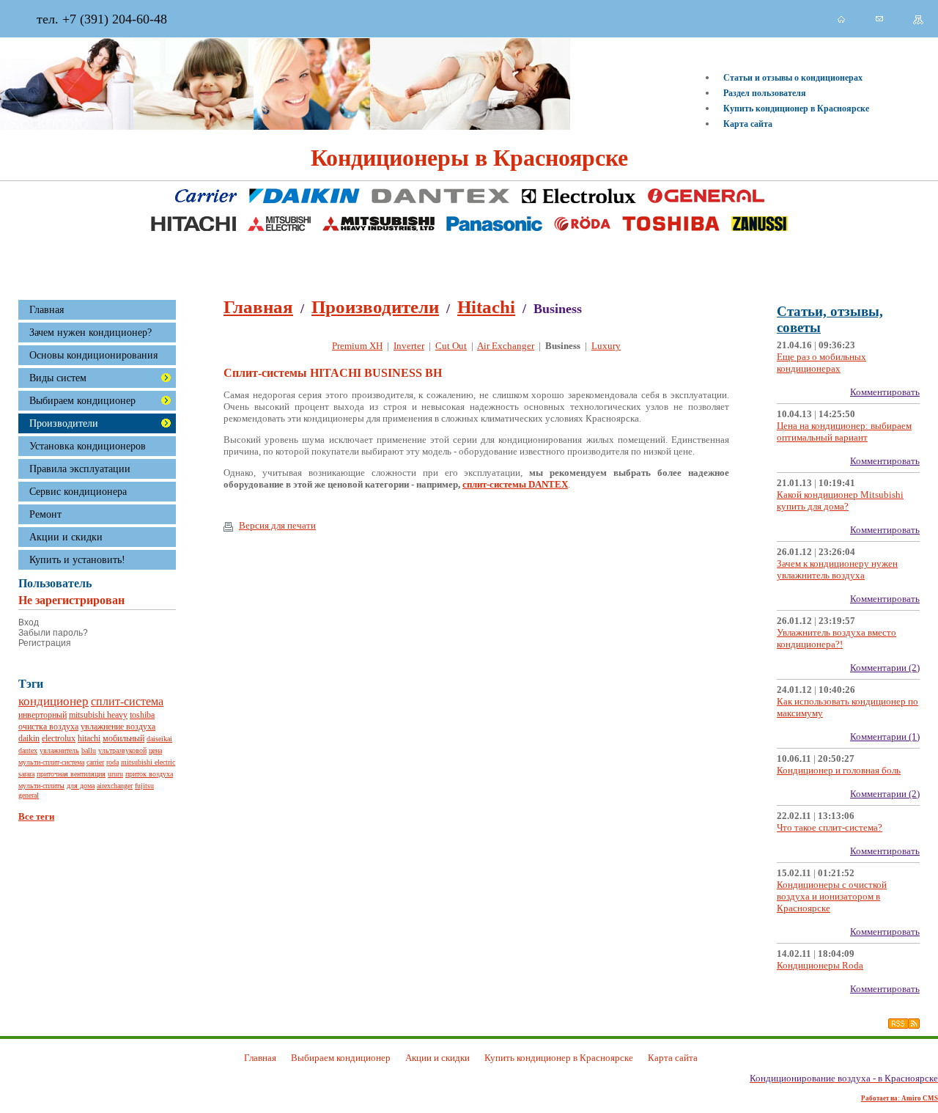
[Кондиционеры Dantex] (441, 198)
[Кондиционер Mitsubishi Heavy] (378, 226)
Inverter (409, 345)
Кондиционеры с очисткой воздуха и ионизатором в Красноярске (832, 896)
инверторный (42, 715)
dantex (27, 750)
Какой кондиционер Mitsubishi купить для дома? (840, 500)
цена (155, 750)
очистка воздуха (48, 727)
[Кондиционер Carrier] (205, 198)
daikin (29, 738)
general (28, 795)
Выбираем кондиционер (82, 400)
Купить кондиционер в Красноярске (796, 108)
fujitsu (144, 786)
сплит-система (127, 701)
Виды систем (57, 377)
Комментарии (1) (885, 736)
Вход (28, 622)
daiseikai (159, 739)
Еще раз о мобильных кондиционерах (821, 362)
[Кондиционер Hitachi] (193, 226)
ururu (115, 774)
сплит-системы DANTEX (515, 484)
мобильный (123, 738)
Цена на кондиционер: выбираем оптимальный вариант (844, 431)
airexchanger (115, 786)
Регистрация (44, 643)
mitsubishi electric (148, 762)
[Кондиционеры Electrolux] (579, 198)
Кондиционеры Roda (820, 965)
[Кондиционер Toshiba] (671, 226)
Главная (258, 306)
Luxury (606, 345)
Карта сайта (747, 124)
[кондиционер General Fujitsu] (706, 198)
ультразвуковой (122, 750)
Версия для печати (277, 525)
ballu (88, 750)
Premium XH (357, 345)
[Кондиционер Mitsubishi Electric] (279, 226)
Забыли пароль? (53, 633)
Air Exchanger (505, 345)
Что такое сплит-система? (829, 827)
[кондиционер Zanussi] (759, 226)
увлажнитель (59, 750)
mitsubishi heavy (98, 715)
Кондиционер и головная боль (839, 770)
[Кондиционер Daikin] (304, 198)
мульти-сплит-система (51, 762)
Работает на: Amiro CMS (899, 1098)
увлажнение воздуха (118, 727)
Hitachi (486, 306)
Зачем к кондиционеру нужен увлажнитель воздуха (837, 569)
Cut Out (451, 345)
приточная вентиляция (71, 774)
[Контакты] (879, 19)
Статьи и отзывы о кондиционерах (793, 78)
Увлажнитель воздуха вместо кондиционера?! (836, 638)
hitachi (89, 738)
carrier (95, 762)
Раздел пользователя (764, 93)
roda (112, 762)
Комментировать (885, 391)
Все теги (36, 816)
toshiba (142, 715)
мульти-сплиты (41, 786)
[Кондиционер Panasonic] (494, 226)
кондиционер (53, 701)
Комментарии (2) (885, 667)
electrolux (58, 738)
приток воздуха (149, 774)
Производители (63, 423)
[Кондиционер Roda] (582, 226)
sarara (26, 774)
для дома (81, 786)
